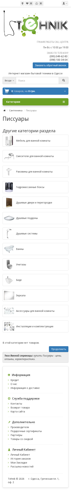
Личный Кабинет (20, 454)
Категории (13, 101)
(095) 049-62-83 (58, 56)
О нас (14, 384)
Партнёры (16, 435)
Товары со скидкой (22, 439)
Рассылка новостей (22, 466)
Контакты (16, 403)
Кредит (15, 380)
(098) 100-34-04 (58, 59)
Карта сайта (18, 411)
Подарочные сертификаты (26, 431)
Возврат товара (20, 407)
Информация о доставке (25, 388)
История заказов (21, 458)
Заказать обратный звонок (50, 65)
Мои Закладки (19, 462)
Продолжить (58, 349)
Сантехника (15, 110)
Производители (20, 427)
